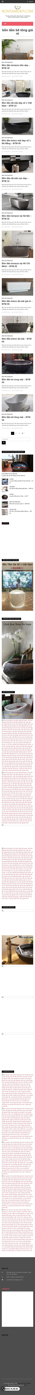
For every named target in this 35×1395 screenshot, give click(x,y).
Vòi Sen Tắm (12, 509)
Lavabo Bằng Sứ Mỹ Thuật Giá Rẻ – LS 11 (21, 482)
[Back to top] (30, 1390)
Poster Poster (18, 76)
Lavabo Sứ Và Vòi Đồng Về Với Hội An (13, 475)
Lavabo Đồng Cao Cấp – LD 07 (18, 496)
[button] (2, 1)
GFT (25, 1385)
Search (31, 1)
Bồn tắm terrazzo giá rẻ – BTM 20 (19, 503)
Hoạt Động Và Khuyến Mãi (9, 473)
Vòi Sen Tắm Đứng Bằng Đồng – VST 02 (20, 512)
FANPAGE (5, 523)
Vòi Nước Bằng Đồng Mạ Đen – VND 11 (21, 488)
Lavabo (11, 479)
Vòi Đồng (12, 486)
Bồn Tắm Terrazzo (7, 62)
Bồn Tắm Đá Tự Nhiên (24, 1383)
